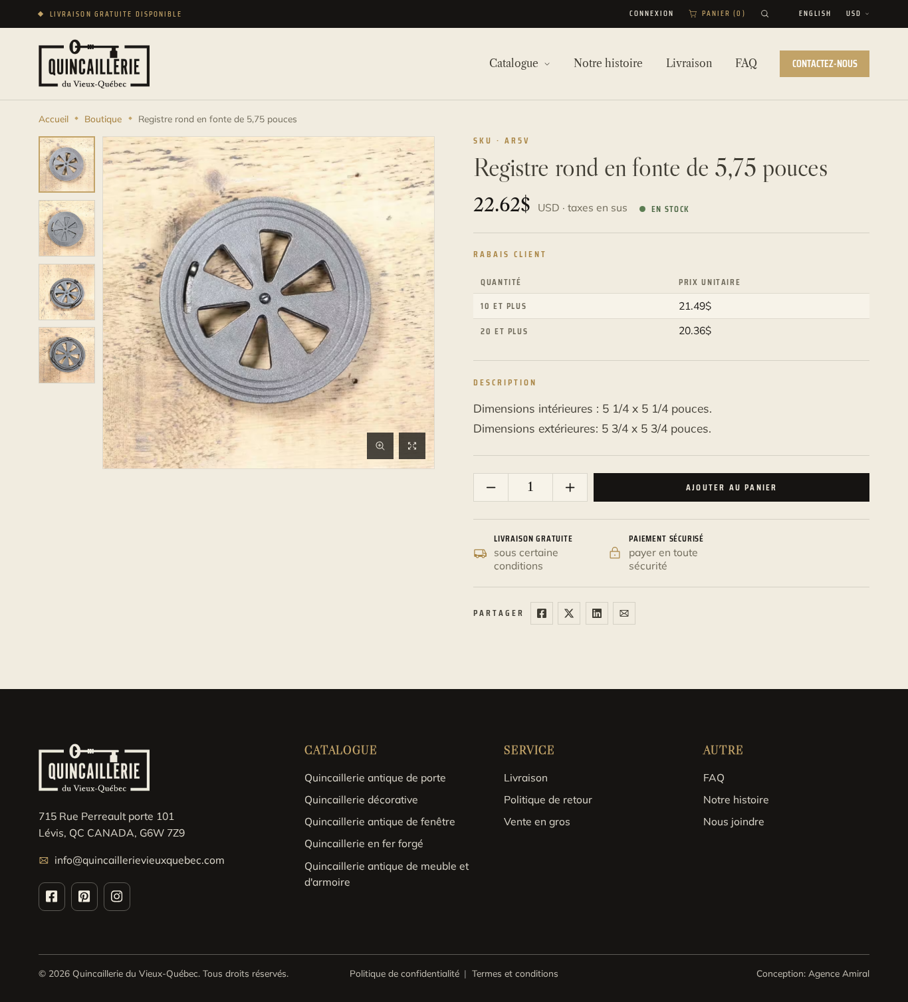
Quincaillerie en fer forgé (363, 843)
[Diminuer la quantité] (491, 488)
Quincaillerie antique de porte (375, 777)
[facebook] (52, 896)
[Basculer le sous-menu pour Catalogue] (547, 63)
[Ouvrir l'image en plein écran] (412, 446)
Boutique (103, 118)
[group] (67, 164)
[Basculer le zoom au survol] (380, 446)
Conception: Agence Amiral (812, 973)
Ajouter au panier (731, 487)
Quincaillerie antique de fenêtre (379, 821)
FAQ (714, 777)
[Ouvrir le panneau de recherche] (764, 13)
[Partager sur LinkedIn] (597, 613)
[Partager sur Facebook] (541, 613)
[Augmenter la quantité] (569, 488)
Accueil (53, 118)
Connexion (652, 14)
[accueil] (94, 63)
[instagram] (117, 896)
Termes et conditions (515, 973)
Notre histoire (736, 799)
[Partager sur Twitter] (569, 613)
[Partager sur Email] (624, 613)
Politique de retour (548, 799)
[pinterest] (84, 896)
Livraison (526, 777)
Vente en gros (537, 821)
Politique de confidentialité (404, 973)
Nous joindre (733, 821)
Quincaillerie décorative (361, 799)
